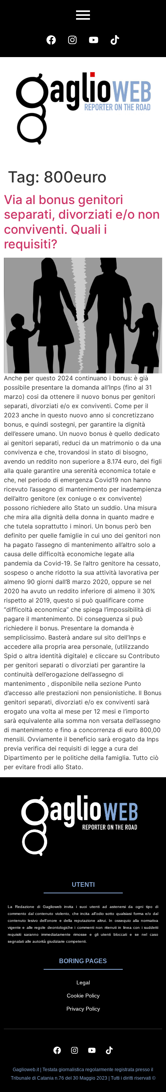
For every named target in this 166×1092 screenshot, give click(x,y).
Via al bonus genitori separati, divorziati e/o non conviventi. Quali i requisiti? (82, 221)
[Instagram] (72, 39)
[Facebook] (51, 39)
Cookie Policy (83, 995)
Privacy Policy (83, 1009)
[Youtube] (93, 39)
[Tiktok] (115, 39)
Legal (83, 982)
